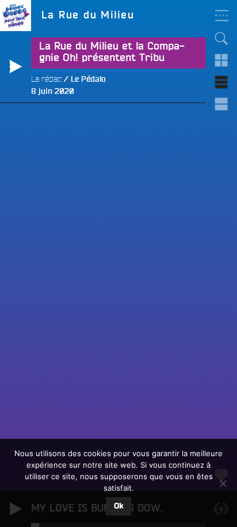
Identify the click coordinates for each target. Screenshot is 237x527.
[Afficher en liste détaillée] (221, 104)
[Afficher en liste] (221, 82)
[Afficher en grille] (221, 60)
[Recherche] (221, 39)
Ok (118, 506)
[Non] (222, 483)
